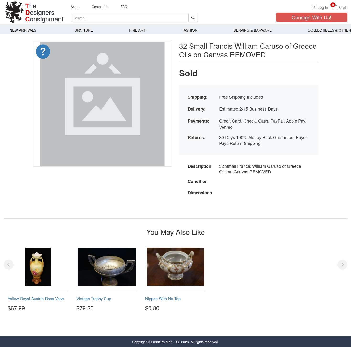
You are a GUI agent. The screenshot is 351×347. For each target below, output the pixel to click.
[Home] (14, 12)
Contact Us (100, 6)
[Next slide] (342, 265)
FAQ (124, 6)
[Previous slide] (9, 265)
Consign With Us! (311, 17)
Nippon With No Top (163, 298)
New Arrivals (23, 29)
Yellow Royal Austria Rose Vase (36, 298)
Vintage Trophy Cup (93, 298)
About (75, 6)
